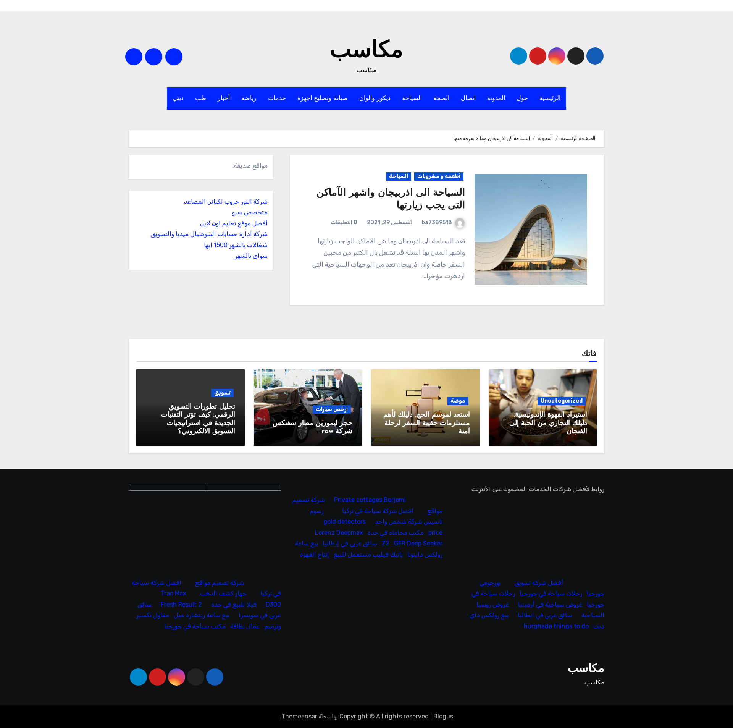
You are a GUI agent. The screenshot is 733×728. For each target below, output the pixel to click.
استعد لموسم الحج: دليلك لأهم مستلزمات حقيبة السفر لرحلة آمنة (426, 423)
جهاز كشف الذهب (223, 593)
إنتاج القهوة (314, 554)
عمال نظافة (245, 626)
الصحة (441, 98)
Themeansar (299, 716)
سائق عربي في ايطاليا (545, 615)
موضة (457, 401)
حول (522, 98)
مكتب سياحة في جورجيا (195, 626)
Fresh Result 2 (181, 604)
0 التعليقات (344, 222)
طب (200, 98)
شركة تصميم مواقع (219, 582)
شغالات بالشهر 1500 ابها (236, 245)
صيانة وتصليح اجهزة (322, 98)
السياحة (412, 98)
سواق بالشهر (251, 255)
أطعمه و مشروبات (438, 176)
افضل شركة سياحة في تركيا (378, 510)
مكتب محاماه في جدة (396, 532)
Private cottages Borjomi (370, 500)
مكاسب (366, 51)
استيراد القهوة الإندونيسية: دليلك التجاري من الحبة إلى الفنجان (548, 423)
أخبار (224, 98)
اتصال (468, 98)
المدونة (496, 98)
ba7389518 (436, 222)
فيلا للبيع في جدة (234, 604)
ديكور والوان (375, 98)
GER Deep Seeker (418, 543)
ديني (178, 98)
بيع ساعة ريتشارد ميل (201, 615)
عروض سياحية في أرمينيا (550, 604)
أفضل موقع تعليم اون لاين (234, 223)
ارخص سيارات (332, 409)
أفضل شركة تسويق (538, 582)
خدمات (277, 98)
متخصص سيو (250, 212)
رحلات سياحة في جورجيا (551, 593)
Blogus (443, 716)
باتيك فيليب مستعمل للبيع (368, 554)
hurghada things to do (556, 626)
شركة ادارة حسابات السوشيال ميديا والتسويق (209, 234)
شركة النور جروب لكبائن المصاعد (226, 201)
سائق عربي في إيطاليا (350, 543)
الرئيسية (549, 98)
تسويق (222, 393)
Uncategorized (562, 401)
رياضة (249, 98)
